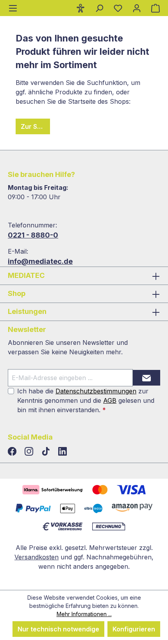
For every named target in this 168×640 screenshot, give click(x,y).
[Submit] (146, 378)
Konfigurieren (134, 629)
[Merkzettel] (118, 8)
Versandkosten (36, 557)
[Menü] (13, 8)
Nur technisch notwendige (58, 629)
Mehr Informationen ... (84, 614)
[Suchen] (99, 8)
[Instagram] (30, 452)
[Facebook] (13, 452)
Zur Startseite (35, 126)
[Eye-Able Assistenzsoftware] (80, 8)
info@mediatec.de (40, 261)
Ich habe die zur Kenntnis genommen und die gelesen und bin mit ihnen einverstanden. (85, 400)
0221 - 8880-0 (33, 235)
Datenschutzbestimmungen (95, 391)
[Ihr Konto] (136, 8)
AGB (109, 400)
